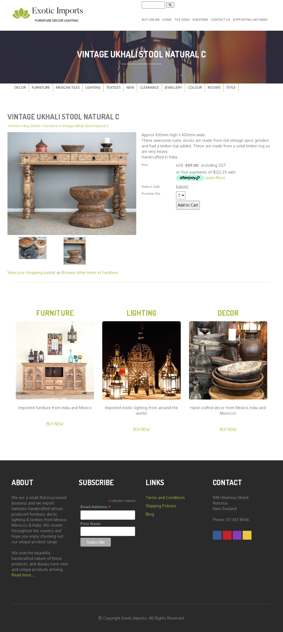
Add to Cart (188, 205)
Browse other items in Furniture (90, 272)
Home (167, 19)
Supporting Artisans (250, 19)
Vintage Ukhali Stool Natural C (85, 126)
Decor (20, 87)
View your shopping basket (31, 272)
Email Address (95, 507)
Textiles (113, 87)
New (130, 87)
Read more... (23, 575)
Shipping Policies (161, 505)
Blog (150, 514)
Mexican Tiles (68, 87)
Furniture (41, 87)
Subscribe (200, 19)
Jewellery (173, 87)
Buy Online (151, 19)
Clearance (149, 87)
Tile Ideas (182, 19)
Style (231, 87)
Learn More (215, 177)
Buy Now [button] (54, 424)
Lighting (93, 87)
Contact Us (220, 19)
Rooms (214, 87)
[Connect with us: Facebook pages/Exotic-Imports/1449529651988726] (217, 535)
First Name (90, 523)
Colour (195, 87)
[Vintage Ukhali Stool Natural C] (71, 183)
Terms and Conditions (165, 497)
